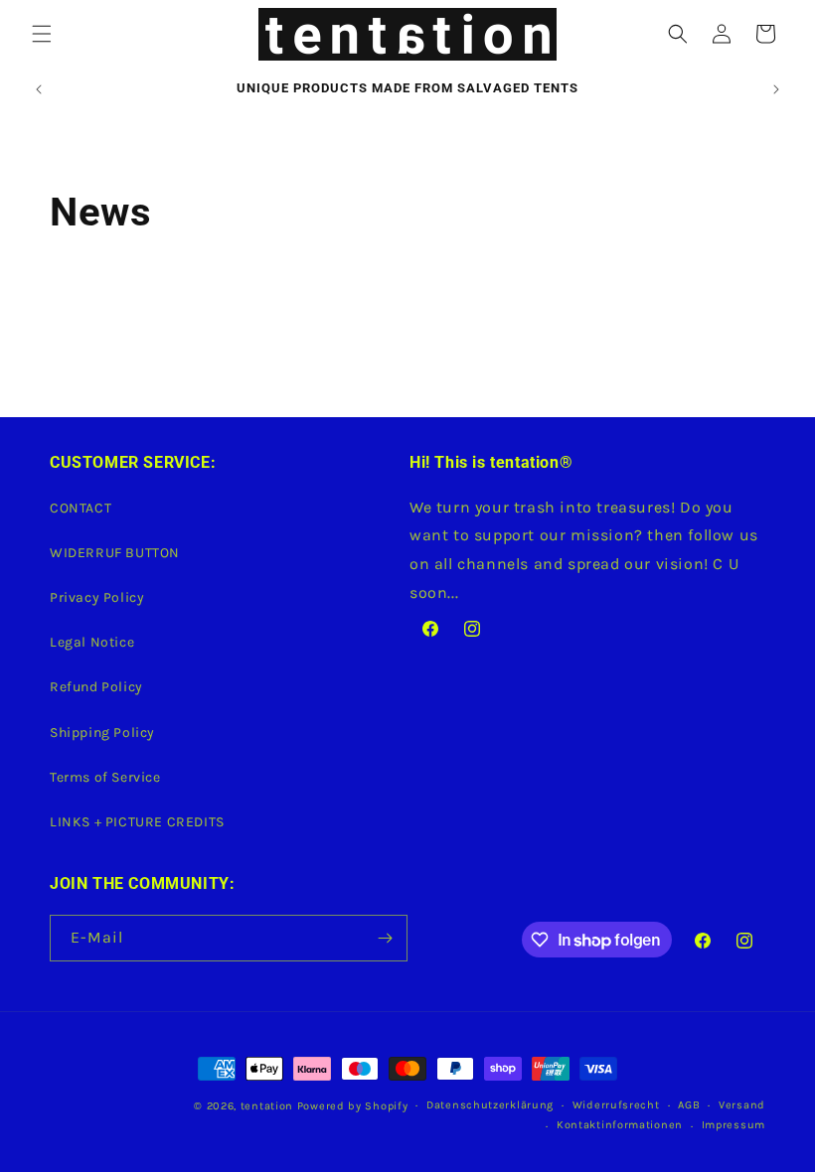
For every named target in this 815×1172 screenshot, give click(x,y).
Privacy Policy (97, 597)
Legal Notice (92, 642)
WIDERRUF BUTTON (115, 552)
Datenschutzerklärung (490, 1105)
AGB (689, 1105)
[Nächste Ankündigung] (776, 89)
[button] (42, 34)
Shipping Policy (102, 732)
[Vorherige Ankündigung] (39, 89)
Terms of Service (105, 777)
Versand (742, 1105)
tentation (267, 1105)
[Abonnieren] (385, 938)
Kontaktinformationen (620, 1124)
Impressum (733, 1124)
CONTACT (80, 508)
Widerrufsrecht (616, 1105)
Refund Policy (96, 686)
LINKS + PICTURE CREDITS (137, 821)
